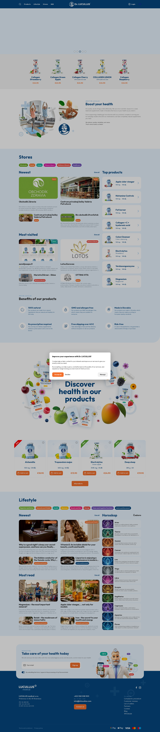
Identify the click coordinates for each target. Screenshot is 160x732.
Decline (67, 374)
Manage (103, 374)
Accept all (57, 374)
